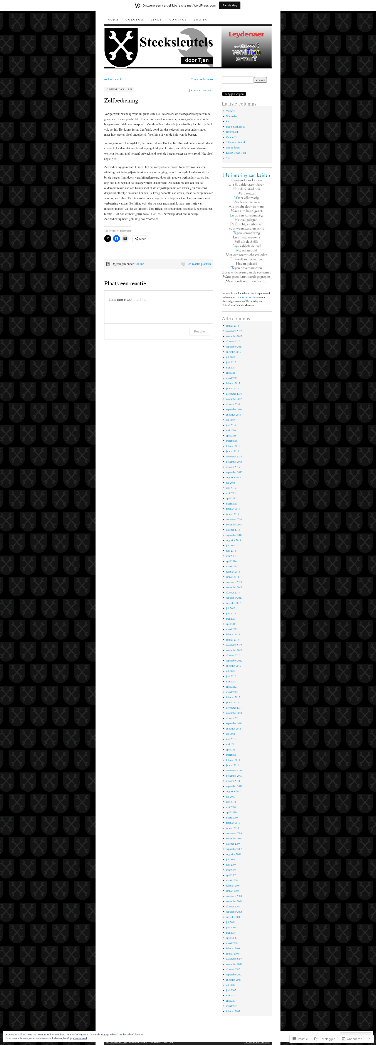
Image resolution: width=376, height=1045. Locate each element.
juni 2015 (231, 487)
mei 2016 (231, 430)
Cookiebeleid (80, 1038)
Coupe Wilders (202, 79)
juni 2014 (231, 550)
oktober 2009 (233, 843)
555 (228, 158)
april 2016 (231, 435)
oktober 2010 (233, 780)
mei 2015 (231, 493)
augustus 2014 (233, 540)
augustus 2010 (233, 791)
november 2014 (234, 524)
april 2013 (231, 624)
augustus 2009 (233, 854)
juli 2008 (230, 922)
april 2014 (231, 561)
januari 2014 (232, 576)
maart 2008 (232, 943)
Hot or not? (113, 79)
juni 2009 (231, 864)
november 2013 (234, 587)
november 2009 (234, 838)
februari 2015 (233, 508)
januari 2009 (232, 890)
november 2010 (234, 775)
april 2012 (231, 686)
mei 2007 (231, 995)
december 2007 (234, 958)
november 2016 (234, 399)
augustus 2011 (233, 728)
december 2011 (234, 707)
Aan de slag (230, 5)
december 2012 (234, 644)
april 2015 (231, 498)
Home (113, 19)
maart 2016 (232, 440)
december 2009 (234, 833)
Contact (178, 19)
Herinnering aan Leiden (248, 297)
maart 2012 (232, 692)
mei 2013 (231, 618)
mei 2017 (231, 367)
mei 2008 (231, 932)
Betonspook (232, 131)
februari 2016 (233, 446)
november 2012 (234, 650)
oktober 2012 (233, 655)
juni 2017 (231, 362)
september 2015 (234, 472)
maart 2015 (232, 503)
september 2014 (234, 535)
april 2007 (231, 1000)
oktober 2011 (233, 718)
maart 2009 (232, 880)
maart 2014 (232, 566)
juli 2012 (230, 671)
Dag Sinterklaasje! (235, 126)
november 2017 (234, 336)
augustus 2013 (233, 603)
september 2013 (234, 597)
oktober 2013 (233, 592)
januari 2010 (232, 828)
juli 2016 (230, 419)
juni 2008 (231, 927)
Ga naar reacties (199, 90)
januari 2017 (232, 388)
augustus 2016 (233, 414)
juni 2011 (231, 739)
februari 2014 (233, 571)
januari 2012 (232, 702)
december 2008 (234, 896)
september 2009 (234, 849)
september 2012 (234, 660)
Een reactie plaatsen (198, 264)
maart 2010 (232, 817)
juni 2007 (231, 990)
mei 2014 (231, 555)
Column (139, 264)
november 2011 (234, 712)
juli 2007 (230, 985)
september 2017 (234, 346)
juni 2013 (231, 613)
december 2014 (234, 519)
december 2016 (234, 393)
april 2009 (231, 875)
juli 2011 (230, 733)
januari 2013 (232, 639)
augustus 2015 (233, 477)
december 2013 (234, 582)
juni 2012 (231, 676)
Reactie (199, 331)
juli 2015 (230, 482)
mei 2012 (231, 681)
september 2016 (234, 409)
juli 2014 (230, 545)
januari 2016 (232, 451)
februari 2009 (233, 885)
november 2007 (234, 964)
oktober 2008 (233, 906)
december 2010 (234, 770)
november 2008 (234, 901)
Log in (201, 19)
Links (157, 19)
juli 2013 (230, 608)
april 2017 (231, 372)
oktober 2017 (233, 341)
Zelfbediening (121, 100)
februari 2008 (233, 948)
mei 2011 (231, 744)
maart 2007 (232, 1005)
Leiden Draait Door (236, 152)
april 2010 (231, 812)
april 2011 (231, 749)
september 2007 (234, 974)
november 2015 (234, 461)
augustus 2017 (233, 351)
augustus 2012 (233, 665)
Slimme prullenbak (235, 142)
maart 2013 (232, 629)
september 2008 (234, 911)
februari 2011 (233, 760)
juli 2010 (230, 796)
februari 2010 (233, 822)
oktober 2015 (233, 467)
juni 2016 (231, 425)
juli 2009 (230, 859)
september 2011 (234, 723)
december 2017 (234, 330)
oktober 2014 (233, 529)
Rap (228, 121)
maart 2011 (232, 754)
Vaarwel (230, 111)
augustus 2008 (233, 917)
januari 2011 (232, 765)
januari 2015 (232, 514)
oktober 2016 (233, 404)
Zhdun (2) (231, 137)
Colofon (135, 19)
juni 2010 (231, 801)
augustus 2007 (233, 979)
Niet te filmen (233, 147)
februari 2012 (233, 697)
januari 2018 (232, 325)
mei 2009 (231, 869)
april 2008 (231, 937)
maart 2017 (232, 378)
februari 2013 (233, 634)
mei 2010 (231, 807)
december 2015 (234, 456)
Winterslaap (232, 116)
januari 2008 (232, 953)
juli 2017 (230, 357)
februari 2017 (233, 383)
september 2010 (234, 786)
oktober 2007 (233, 969)
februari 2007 (233, 1011)
